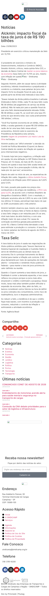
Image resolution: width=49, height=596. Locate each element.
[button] (4, 328)
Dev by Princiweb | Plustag (12, 594)
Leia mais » (6, 390)
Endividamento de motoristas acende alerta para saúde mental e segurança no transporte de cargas (23, 395)
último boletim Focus (37, 177)
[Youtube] (16, 570)
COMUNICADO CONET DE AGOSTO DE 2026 (24, 384)
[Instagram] (11, 570)
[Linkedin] (22, 570)
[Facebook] (5, 570)
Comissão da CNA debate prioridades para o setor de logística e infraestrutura (24, 407)
